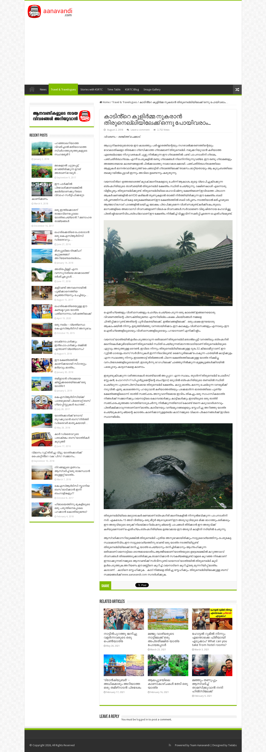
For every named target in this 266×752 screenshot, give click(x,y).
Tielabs (232, 745)
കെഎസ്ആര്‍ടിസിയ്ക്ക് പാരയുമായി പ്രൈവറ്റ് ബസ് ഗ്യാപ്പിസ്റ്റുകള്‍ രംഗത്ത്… (72, 400)
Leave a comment (140, 129)
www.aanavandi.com (134, 574)
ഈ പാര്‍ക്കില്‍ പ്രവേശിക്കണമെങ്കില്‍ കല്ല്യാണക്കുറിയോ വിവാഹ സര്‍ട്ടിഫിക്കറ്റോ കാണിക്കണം (58, 191)
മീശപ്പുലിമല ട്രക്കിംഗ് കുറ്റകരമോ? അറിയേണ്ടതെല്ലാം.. (67, 254)
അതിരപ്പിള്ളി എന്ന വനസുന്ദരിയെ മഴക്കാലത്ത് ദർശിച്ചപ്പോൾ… (71, 273)
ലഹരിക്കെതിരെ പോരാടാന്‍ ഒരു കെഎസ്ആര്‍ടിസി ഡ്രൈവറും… (71, 236)
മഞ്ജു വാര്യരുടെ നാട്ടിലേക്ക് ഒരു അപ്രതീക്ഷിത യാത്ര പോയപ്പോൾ (163, 639)
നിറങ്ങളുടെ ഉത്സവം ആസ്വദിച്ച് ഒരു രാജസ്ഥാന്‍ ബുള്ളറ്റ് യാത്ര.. (72, 471)
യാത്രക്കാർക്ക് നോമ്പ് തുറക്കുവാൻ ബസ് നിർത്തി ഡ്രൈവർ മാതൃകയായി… (71, 419)
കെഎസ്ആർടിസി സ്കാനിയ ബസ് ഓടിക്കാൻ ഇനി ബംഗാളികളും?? (72, 489)
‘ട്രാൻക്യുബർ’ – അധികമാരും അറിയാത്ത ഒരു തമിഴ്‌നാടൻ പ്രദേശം (122, 683)
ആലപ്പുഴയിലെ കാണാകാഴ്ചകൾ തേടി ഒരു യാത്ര (168, 683)
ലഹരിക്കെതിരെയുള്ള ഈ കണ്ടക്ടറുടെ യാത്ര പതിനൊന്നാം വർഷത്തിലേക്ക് (72, 310)
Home (32, 89)
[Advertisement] (133, 49)
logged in (142, 719)
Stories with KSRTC (91, 89)
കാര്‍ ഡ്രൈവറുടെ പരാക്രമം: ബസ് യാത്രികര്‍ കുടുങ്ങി (71, 437)
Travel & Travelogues (63, 89)
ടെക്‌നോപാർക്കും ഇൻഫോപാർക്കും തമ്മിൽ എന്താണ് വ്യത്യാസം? (70, 345)
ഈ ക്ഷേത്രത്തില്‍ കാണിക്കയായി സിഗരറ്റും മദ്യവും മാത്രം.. (70, 363)
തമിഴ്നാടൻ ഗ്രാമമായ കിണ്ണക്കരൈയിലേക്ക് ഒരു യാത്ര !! (70, 382)
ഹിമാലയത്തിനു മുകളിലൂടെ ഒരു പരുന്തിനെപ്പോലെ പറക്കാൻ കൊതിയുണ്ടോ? (72, 508)
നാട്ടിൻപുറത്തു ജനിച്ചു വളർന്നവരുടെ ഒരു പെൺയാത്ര (120, 637)
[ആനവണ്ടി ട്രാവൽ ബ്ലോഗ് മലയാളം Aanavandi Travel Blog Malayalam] (52, 11)
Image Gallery (152, 89)
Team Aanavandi (200, 745)
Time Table (114, 89)
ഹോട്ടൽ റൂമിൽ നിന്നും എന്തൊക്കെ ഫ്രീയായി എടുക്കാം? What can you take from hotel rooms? (209, 639)
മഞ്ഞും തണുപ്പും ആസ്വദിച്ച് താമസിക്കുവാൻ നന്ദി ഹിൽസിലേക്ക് (207, 685)
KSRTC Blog (132, 89)
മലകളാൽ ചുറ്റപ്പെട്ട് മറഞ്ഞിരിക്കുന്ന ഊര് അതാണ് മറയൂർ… (67, 169)
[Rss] (169, 745)
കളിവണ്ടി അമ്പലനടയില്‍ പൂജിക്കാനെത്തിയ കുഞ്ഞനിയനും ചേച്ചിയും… (71, 291)
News (43, 89)
